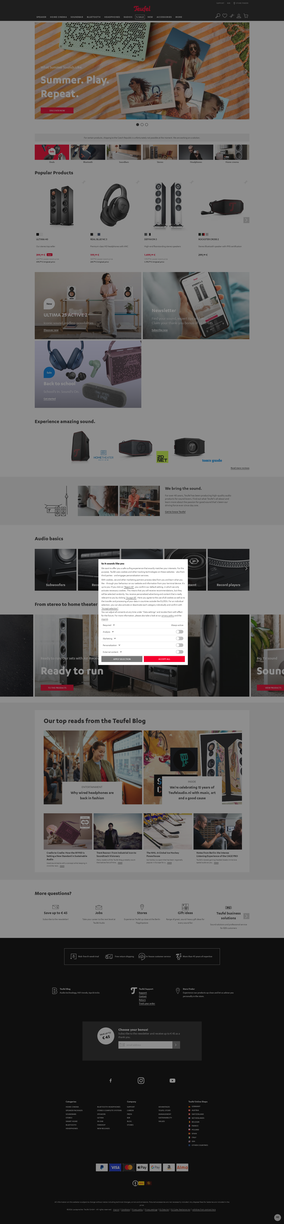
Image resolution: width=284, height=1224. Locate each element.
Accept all (164, 659)
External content (110, 652)
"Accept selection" (109, 608)
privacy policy (168, 615)
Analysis (106, 631)
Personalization (110, 645)
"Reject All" (129, 586)
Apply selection (122, 659)
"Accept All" (131, 597)
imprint (104, 619)
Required (107, 625)
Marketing (107, 638)
